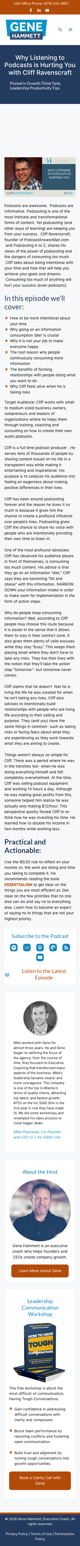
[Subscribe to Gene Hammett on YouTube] (47, 10)
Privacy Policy (17, 1534)
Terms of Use (41, 1534)
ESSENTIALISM (18, 884)
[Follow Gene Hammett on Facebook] (31, 10)
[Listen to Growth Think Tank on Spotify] (14, 947)
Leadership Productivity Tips (35, 87)
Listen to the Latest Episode (44, 974)
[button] (60, 29)
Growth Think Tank (43, 83)
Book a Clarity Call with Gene (40, 1481)
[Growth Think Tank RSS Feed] (66, 947)
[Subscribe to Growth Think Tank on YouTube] (40, 957)
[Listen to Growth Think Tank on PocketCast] (53, 947)
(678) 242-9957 (56, 3)
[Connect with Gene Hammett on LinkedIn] (39, 10)
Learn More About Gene (40, 1271)
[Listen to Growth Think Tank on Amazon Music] (27, 947)
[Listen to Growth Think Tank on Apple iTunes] (40, 947)
